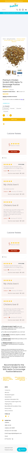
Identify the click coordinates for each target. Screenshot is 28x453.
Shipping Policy (8, 404)
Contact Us (7, 390)
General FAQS (8, 397)
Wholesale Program (9, 394)
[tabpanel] (14, 342)
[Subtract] (4, 115)
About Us (7, 392)
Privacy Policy (8, 408)
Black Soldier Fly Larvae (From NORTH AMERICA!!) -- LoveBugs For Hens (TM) (8, 379)
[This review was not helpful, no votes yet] (22, 173)
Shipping (5, 96)
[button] (19, 9)
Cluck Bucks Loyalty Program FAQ (13, 401)
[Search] (17, 10)
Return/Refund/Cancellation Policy (13, 406)
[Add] (11, 115)
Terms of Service (9, 410)
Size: (6, 106)
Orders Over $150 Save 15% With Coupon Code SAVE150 (14, 13)
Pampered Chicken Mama (9, 91)
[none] (8, 72)
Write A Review (14, 151)
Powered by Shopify (9, 449)
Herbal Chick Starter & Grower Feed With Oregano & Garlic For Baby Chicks (20, 379)
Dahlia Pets (7, 447)
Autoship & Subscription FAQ (11, 399)
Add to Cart (14, 119)
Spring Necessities (11, 39)
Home (4, 39)
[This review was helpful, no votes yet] (20, 173)
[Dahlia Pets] (14, 5)
